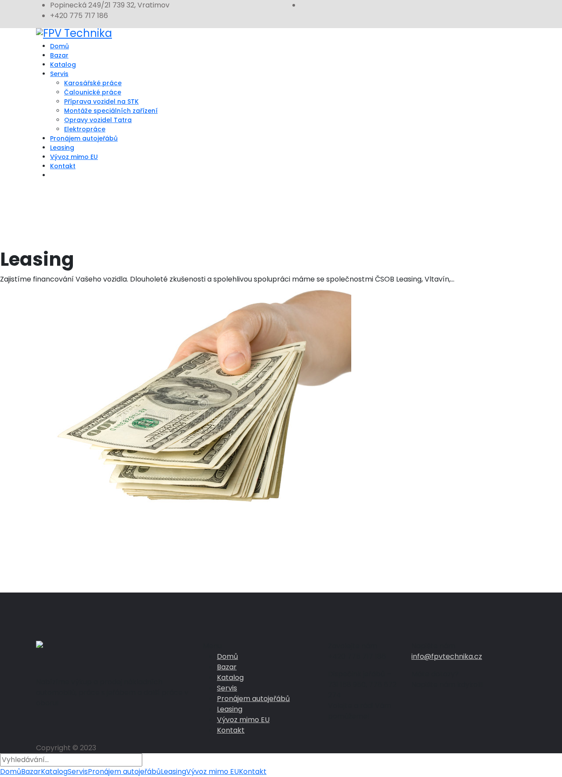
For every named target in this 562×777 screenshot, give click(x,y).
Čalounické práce (92, 92)
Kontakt (63, 166)
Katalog (63, 64)
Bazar (59, 55)
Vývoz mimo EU (74, 156)
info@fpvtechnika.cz (446, 656)
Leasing (62, 147)
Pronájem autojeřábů (84, 138)
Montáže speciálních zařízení (111, 110)
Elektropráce (84, 129)
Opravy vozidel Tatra (98, 120)
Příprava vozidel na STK (101, 101)
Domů (59, 46)
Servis (59, 73)
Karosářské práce (93, 83)
